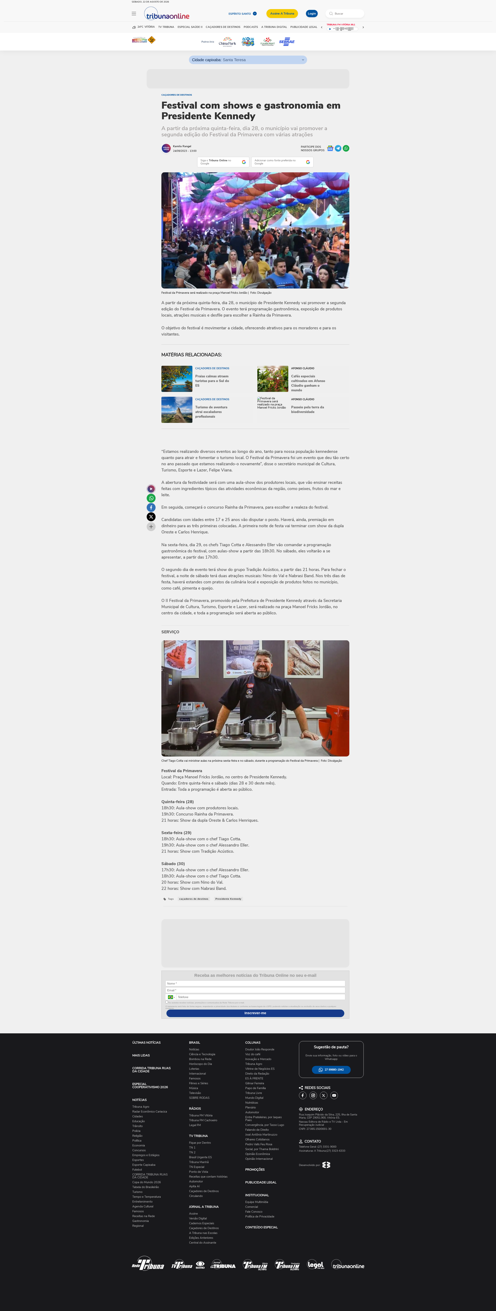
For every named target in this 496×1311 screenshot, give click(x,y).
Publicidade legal (303, 27)
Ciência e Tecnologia (202, 1054)
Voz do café (252, 1054)
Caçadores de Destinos (176, 94)
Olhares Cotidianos (257, 1139)
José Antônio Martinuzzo (261, 1134)
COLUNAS (252, 1043)
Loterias (194, 1068)
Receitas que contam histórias (208, 1176)
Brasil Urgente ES (200, 1157)
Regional (138, 1225)
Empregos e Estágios (145, 1155)
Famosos (138, 1211)
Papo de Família (255, 1088)
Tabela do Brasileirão (145, 1187)
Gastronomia (140, 1221)
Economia (138, 1145)
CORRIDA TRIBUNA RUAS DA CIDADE (151, 1069)
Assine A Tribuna (282, 13)
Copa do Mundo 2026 (146, 1182)
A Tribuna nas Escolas (203, 1233)
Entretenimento (142, 1201)
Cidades (137, 1116)
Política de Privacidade (259, 1216)
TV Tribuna (166, 27)
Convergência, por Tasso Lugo (264, 1125)
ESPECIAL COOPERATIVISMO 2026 (150, 1085)
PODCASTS (251, 27)
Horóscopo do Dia (200, 1064)
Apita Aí (194, 1186)
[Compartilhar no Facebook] (151, 507)
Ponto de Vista (198, 1171)
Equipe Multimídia (256, 1202)
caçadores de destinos (193, 899)
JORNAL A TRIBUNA (204, 1207)
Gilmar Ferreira (254, 1083)
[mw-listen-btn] (151, 489)
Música (193, 1088)
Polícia (136, 1131)
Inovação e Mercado (258, 1059)
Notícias (194, 1049)
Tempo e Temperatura (146, 1196)
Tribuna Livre (253, 1093)
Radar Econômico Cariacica (149, 1111)
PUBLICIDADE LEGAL (260, 1182)
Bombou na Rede (200, 1059)
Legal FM (195, 1125)
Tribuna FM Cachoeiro (203, 1120)
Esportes (138, 1160)
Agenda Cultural (142, 1206)
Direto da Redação (257, 1073)
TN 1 (192, 1147)
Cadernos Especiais (201, 1223)
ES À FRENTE (254, 1078)
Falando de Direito (257, 1129)
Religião (137, 1135)
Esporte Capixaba (143, 1164)
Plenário (250, 1107)
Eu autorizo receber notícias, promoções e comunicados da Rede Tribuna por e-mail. (206, 1003)
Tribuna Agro (140, 1106)
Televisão (195, 1093)
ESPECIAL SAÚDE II (190, 27)
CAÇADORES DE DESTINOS (223, 27)
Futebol (137, 1169)
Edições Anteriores (201, 1237)
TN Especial (196, 1167)
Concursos (139, 1150)
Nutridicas (251, 1102)
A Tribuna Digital (274, 27)
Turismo (137, 1192)
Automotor (196, 1181)
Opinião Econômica (257, 1154)
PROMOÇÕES (255, 1170)
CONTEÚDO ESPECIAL (261, 1227)
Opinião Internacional (259, 1158)
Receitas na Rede (143, 1216)
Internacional (197, 1073)
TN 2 (192, 1152)
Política (136, 1140)
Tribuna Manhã (199, 1162)
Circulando (196, 1196)
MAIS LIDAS (141, 1055)
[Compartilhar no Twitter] (151, 517)
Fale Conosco (253, 1211)
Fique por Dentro (200, 1142)
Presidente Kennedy (228, 899)
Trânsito (137, 1126)
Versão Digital (198, 1218)
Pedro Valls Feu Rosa (258, 1144)
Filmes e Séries (198, 1083)
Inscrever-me (255, 1013)
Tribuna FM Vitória (201, 1115)
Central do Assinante (202, 1242)
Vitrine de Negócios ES (260, 1068)
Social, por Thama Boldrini (262, 1149)
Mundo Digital (254, 1097)
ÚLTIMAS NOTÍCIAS (146, 1043)
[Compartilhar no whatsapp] (151, 498)
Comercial (251, 1206)
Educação (138, 1121)
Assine (193, 1213)
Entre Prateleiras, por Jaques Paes (263, 1119)
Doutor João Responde (259, 1049)
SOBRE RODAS (199, 1097)
